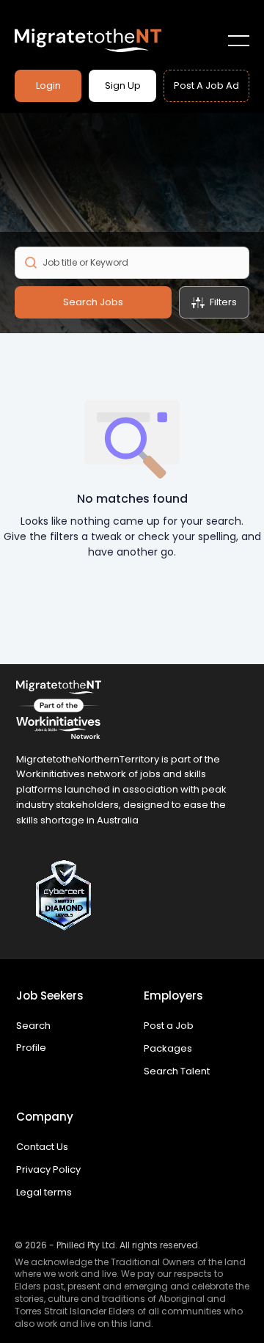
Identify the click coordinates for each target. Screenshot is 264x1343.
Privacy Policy (48, 1169)
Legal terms (44, 1192)
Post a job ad (206, 85)
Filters (223, 302)
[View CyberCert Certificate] (132, 895)
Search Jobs (93, 302)
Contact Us (42, 1147)
